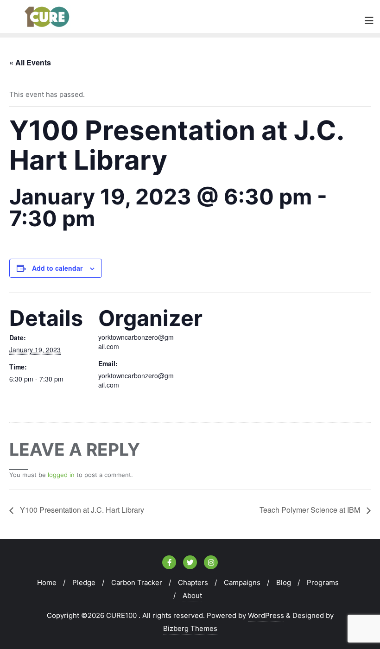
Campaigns (242, 582)
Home (47, 582)
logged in (61, 474)
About (192, 595)
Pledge (83, 582)
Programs (323, 582)
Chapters (193, 582)
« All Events (30, 62)
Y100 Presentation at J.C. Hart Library (81, 509)
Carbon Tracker (136, 582)
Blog (283, 582)
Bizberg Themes (190, 628)
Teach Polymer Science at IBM (311, 509)
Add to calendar (57, 268)
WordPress (266, 615)
